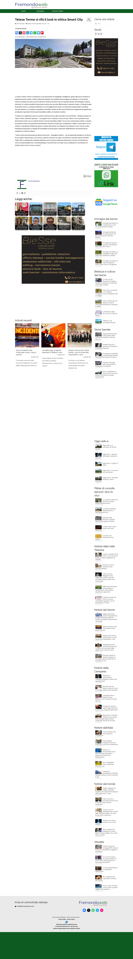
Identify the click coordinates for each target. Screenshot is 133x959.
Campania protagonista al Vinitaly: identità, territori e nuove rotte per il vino (106, 774)
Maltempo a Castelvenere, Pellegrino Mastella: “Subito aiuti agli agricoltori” (106, 678)
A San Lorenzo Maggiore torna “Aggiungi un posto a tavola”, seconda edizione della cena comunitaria (105, 577)
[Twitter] (20, 193)
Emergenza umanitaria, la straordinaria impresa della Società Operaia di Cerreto (106, 355)
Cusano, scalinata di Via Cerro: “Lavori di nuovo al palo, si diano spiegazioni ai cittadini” (106, 556)
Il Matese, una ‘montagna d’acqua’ (109, 321)
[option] (27, 347)
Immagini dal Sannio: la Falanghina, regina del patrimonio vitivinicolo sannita (106, 253)
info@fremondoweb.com (25, 906)
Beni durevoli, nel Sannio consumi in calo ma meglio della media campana (106, 688)
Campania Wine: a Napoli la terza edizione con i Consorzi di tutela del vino (106, 698)
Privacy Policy (62, 919)
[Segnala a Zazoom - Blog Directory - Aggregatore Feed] (66, 921)
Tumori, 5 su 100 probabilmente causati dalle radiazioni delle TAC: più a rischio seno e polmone (106, 812)
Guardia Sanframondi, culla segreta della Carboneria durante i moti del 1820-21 (106, 336)
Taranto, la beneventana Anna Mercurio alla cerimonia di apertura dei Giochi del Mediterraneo (105, 753)
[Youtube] (22, 193)
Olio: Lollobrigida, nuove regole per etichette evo (104, 764)
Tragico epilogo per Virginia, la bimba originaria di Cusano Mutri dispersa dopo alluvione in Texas (106, 790)
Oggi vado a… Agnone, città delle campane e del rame (106, 456)
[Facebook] (17, 193)
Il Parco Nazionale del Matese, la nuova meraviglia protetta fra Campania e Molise (106, 303)
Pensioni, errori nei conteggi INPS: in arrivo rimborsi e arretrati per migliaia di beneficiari (106, 848)
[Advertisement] (53, 82)
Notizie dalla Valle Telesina (39, 23)
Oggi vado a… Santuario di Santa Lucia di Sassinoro (106, 479)
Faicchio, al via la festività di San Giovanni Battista (104, 566)
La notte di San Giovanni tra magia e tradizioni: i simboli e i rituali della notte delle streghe (106, 282)
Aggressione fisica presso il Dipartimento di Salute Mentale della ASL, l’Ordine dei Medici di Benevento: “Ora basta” (106, 617)
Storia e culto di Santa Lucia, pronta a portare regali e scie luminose (106, 887)
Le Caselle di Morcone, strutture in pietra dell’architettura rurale (106, 501)
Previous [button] (16, 350)
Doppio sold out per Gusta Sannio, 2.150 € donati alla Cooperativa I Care (106, 637)
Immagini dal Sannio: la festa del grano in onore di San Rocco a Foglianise (106, 262)
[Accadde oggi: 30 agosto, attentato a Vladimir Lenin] (53, 335)
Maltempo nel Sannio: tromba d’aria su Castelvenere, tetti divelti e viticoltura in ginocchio (106, 589)
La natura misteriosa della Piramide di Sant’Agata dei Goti (105, 510)
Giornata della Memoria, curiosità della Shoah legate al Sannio (105, 519)
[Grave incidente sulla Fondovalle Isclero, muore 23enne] (27, 335)
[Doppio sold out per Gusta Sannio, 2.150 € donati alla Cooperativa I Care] (79, 335)
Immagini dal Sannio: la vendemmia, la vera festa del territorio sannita (106, 225)
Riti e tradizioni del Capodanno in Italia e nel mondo (106, 878)
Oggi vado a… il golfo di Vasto (110, 464)
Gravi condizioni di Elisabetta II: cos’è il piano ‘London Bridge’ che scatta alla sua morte (106, 832)
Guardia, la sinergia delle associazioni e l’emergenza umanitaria (105, 364)
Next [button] (90, 350)
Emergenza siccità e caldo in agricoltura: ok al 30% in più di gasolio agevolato (106, 708)
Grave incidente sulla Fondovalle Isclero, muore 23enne (106, 628)
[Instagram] (25, 193)
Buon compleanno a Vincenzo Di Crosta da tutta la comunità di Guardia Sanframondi (106, 374)
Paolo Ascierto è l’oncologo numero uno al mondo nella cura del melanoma (106, 801)
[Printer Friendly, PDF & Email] (87, 175)
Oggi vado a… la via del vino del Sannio (110, 471)
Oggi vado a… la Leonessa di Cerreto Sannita (105, 447)
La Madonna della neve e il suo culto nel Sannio (106, 313)
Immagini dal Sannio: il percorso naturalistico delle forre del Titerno (106, 244)
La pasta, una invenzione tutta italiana (104, 537)
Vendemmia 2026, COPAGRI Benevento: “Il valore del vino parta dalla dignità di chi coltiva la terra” (106, 647)
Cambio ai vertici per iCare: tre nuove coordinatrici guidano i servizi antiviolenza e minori (105, 600)
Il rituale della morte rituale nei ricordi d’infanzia (105, 528)
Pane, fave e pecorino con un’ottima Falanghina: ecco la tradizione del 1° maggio (106, 292)
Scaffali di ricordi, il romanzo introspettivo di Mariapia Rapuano (106, 346)
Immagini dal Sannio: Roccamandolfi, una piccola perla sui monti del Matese (105, 234)
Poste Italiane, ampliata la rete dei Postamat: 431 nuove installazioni (106, 742)
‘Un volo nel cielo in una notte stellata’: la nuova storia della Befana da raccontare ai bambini (105, 859)
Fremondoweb (20, 23)
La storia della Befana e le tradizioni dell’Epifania (106, 869)
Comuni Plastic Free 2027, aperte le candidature (105, 733)
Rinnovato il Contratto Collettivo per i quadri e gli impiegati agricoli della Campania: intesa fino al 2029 (106, 717)
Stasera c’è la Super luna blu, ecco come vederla (105, 822)
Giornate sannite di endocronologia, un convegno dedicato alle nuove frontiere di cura (105, 658)
